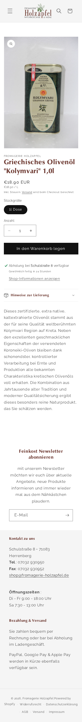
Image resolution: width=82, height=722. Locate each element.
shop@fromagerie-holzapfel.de (39, 575)
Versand (27, 192)
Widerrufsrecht (30, 704)
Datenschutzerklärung (61, 704)
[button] (10, 10)
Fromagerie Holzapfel (38, 698)
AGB (25, 712)
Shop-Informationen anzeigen (34, 279)
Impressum (57, 712)
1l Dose (15, 209)
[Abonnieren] (67, 515)
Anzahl (9, 220)
